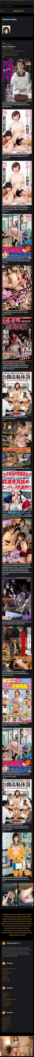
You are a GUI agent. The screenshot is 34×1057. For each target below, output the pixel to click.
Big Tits (23, 914)
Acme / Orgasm (18, 928)
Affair (4, 926)
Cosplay (23, 935)
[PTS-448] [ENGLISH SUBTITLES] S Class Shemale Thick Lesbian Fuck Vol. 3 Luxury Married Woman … (15, 312)
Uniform (18, 930)
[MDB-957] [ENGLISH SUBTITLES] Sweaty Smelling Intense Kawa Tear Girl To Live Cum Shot (15, 879)
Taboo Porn (5, 974)
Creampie (18, 914)
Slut (8, 919)
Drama (9, 921)
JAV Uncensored (7, 1017)
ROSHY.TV (19, 11)
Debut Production (9, 928)
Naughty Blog (6, 978)
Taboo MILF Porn (7, 1003)
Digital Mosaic (21, 919)
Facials (29, 926)
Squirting (29, 921)
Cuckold (4, 919)
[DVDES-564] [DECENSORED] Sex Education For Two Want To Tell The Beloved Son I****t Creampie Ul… (16, 156)
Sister (30, 932)
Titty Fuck (23, 921)
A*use (24, 923)
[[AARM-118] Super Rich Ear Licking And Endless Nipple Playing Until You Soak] (17, 493)
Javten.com (5, 976)
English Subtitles (17, 916)
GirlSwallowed (6, 1005)
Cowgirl (3, 923)
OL (12, 930)
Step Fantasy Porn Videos (9, 999)
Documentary (7, 930)
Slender (4, 921)
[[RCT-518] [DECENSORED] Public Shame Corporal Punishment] (17, 394)
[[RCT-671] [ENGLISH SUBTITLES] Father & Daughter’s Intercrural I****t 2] (17, 700)
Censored (28, 914)
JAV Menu (5, 970)
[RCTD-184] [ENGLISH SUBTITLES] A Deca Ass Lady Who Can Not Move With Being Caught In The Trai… (16, 260)
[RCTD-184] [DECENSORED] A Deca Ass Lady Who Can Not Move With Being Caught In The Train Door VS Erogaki (16, 774)
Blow (30, 919)
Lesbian (16, 932)
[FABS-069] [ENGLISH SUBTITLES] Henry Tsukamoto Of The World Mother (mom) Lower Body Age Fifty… (16, 104)
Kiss (17, 926)
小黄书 (4, 997)
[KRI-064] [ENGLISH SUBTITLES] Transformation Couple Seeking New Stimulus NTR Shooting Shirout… (16, 468)
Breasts (13, 926)
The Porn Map (6, 1001)
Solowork (5, 914)
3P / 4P (27, 919)
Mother (16, 935)
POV (14, 930)
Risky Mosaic (25, 932)
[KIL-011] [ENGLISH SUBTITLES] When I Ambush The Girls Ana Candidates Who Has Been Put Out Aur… (15, 673)
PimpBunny (5, 1028)
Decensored (11, 914)
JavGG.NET (6, 993)
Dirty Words (10, 932)
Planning (8, 926)
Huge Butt (19, 923)
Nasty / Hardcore (16, 921)
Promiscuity (24, 930)
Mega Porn (5, 1026)
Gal (20, 932)
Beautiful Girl (12, 919)
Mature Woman (26, 916)
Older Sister (29, 923)
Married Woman (7, 916)
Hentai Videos (6, 1019)
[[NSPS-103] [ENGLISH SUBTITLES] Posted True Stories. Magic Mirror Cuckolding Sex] (17, 599)
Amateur (24, 926)
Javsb (4, 1030)
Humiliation (26, 928)
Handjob (11, 935)
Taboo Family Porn (7, 972)
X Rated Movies (7, 1024)
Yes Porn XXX (6, 980)
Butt (19, 935)
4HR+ (20, 926)
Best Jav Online (7, 1022)
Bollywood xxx (6, 995)
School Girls (9, 923)
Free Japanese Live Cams (9, 968)
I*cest (14, 923)
